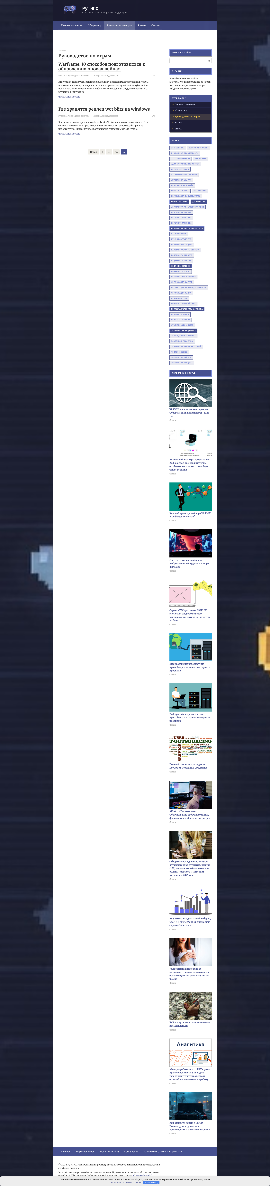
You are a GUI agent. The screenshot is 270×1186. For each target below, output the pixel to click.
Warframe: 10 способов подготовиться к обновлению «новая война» (101, 66)
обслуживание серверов (183, 277)
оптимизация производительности (188, 287)
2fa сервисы (177, 148)
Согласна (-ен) (151, 1182)
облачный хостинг (180, 271)
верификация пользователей (185, 196)
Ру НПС (90, 8)
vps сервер (200, 159)
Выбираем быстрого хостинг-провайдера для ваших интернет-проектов (189, 667)
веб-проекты (200, 191)
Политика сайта (109, 1151)
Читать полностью (69, 96)
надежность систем (181, 261)
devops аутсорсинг (199, 148)
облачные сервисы (180, 266)
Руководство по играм (119, 25)
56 (116, 152)
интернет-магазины (181, 218)
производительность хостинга (187, 309)
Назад (93, 152)
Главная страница (71, 25)
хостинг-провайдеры (181, 363)
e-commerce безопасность (184, 153)
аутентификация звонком (184, 175)
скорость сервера (180, 320)
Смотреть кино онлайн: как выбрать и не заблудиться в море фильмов (189, 563)
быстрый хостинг (180, 191)
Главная (66, 1151)
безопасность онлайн (182, 185)
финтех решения (179, 352)
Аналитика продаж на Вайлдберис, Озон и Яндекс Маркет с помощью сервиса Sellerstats (190, 922)
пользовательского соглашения (126, 1182)
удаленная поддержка (182, 341)
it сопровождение (180, 159)
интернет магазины (181, 223)
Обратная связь (85, 1151)
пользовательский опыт (183, 304)
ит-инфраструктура (181, 239)
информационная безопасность (187, 228)
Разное (142, 25)
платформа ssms (179, 298)
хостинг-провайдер (181, 357)
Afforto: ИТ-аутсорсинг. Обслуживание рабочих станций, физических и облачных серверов (189, 814)
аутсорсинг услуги (181, 180)
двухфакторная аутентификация (187, 207)
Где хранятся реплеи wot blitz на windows (104, 109)
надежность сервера (181, 255)
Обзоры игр (94, 25)
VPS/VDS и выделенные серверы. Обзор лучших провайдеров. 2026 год (189, 412)
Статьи (155, 25)
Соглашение (131, 1151)
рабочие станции (180, 314)
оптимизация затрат (181, 282)
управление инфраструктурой (186, 347)
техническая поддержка (183, 331)
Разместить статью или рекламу (163, 1151)
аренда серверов (180, 169)
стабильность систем (182, 325)
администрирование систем (185, 164)
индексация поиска (181, 212)
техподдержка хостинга (183, 336)
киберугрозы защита (181, 245)
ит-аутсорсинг (178, 234)
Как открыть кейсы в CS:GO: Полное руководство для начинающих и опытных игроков (189, 1126)
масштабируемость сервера (185, 250)
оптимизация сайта (181, 293)
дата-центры (198, 202)
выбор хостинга (179, 202)
